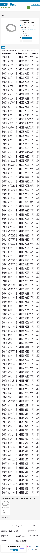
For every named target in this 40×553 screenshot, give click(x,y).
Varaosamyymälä (4, 531)
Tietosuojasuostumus (13, 546)
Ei (11, 550)
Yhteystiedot (3, 527)
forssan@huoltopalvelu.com (18, 0)
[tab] (3, 47)
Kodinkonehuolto (4, 532)
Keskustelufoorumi (4, 535)
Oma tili (10, 530)
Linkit (2, 534)
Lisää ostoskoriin (26, 37)
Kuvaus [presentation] (3, 47)
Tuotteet (5, 4)
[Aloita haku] (28, 7)
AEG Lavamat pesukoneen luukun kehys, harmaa (27, 22)
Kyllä (15, 550)
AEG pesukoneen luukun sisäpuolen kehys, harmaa (5, 509)
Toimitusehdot (4, 529)
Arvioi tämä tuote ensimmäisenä (27, 25)
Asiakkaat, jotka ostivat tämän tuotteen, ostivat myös (18, 498)
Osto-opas (11, 532)
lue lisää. (22, 548)
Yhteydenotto (3, 530)
